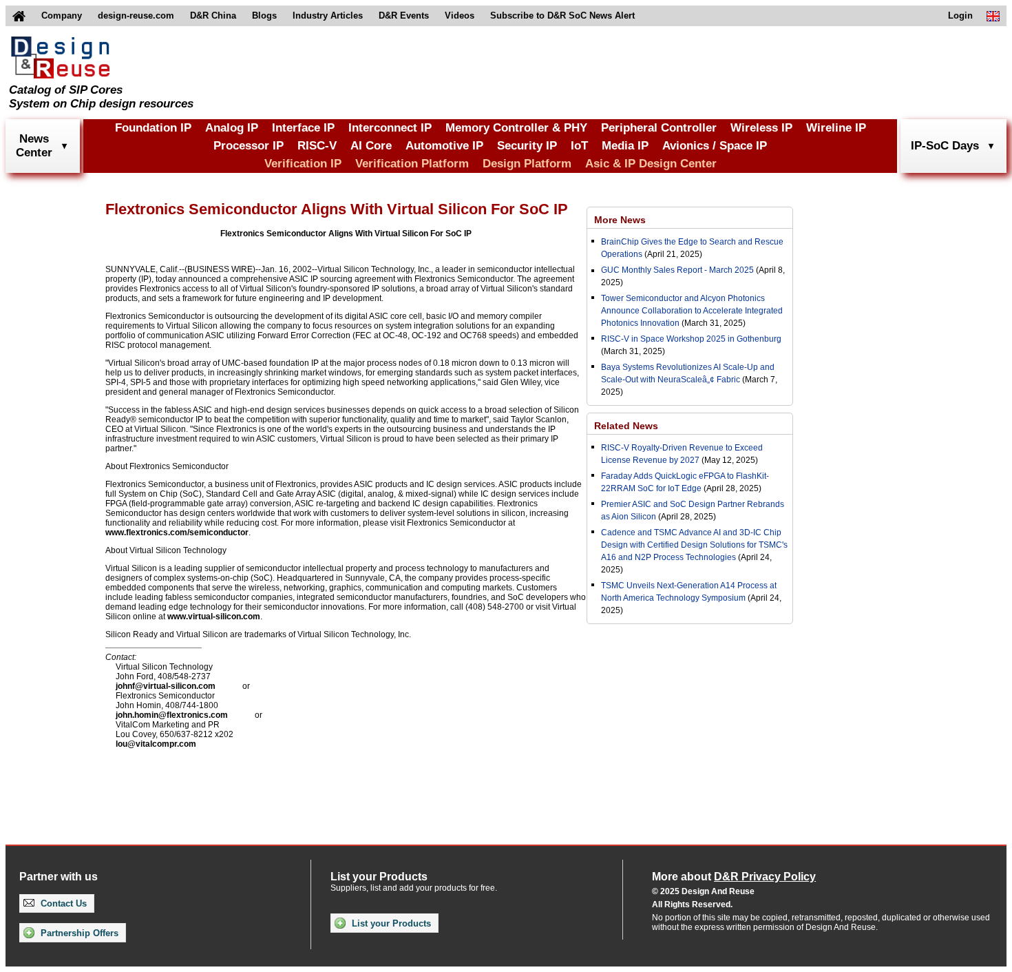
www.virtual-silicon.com (213, 616)
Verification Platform (412, 163)
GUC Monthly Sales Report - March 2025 (677, 270)
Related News (626, 425)
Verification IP (302, 163)
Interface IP (303, 127)
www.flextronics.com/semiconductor (177, 532)
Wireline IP (836, 127)
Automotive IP (444, 145)
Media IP (625, 145)
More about (734, 876)
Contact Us (62, 903)
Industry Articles (328, 15)
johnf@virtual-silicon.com (165, 686)
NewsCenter (34, 145)
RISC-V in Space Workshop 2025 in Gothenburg (691, 339)
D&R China (213, 15)
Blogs (264, 15)
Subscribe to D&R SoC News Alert (562, 15)
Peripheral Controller (659, 127)
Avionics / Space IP (714, 145)
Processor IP (248, 145)
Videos (459, 15)
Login (960, 15)
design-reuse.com (136, 15)
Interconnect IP (390, 127)
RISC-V (317, 145)
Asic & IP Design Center (651, 163)
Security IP (527, 145)
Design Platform (527, 163)
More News (620, 219)
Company (61, 15)
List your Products (390, 923)
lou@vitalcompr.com (156, 744)
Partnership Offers (78, 933)
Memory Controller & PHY (516, 127)
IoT (579, 145)
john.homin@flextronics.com (172, 715)
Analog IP (231, 127)
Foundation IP (153, 127)
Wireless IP (761, 127)
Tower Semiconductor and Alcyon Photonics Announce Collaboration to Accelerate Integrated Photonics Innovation (692, 310)
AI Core (371, 145)
